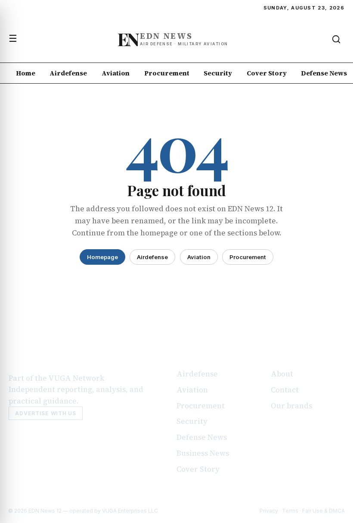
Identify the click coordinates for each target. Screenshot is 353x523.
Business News (202, 453)
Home (25, 73)
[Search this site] (336, 39)
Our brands (291, 406)
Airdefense (68, 73)
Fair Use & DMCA (323, 510)
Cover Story (267, 73)
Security (218, 73)
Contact (285, 390)
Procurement (166, 73)
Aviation (116, 73)
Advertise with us (45, 413)
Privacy (269, 510)
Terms (290, 510)
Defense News (201, 437)
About (282, 374)
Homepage (102, 257)
